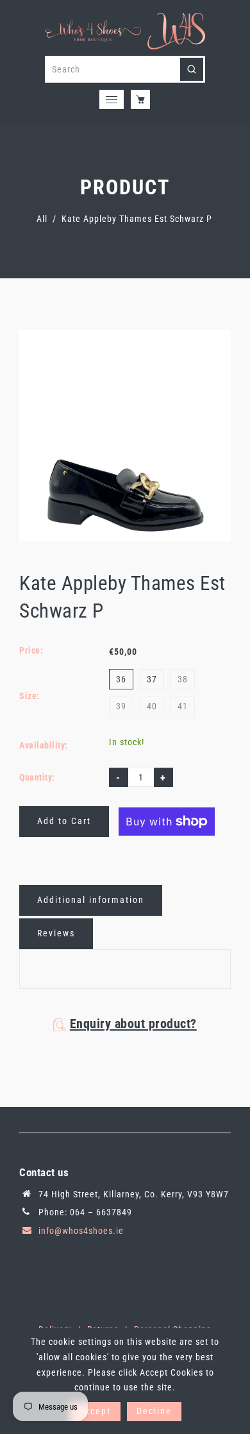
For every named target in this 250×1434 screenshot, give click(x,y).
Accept (95, 1411)
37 (152, 679)
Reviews (56, 933)
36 (121, 679)
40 (152, 706)
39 (121, 706)
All (42, 219)
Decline (154, 1411)
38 (183, 679)
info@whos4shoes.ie (81, 1231)
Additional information (90, 900)
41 (183, 706)
